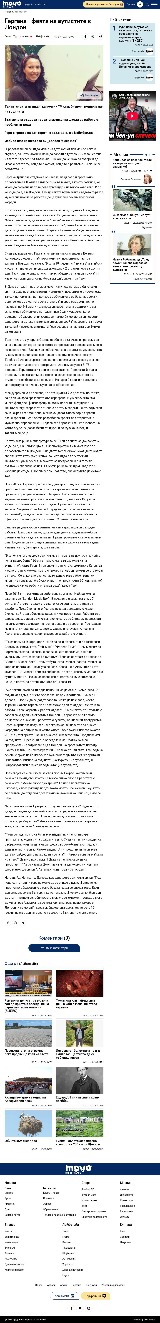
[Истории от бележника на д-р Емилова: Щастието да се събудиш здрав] (79, 1033)
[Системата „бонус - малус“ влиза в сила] (132, 200)
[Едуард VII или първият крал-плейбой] (79, 1080)
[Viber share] (93, 36)
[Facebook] (71, 1308)
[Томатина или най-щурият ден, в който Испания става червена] (79, 983)
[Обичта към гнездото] (28, 1123)
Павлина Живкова (142, 279)
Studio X (151, 1319)
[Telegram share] (100, 36)
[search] (147, 4)
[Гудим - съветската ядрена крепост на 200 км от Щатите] (79, 1123)
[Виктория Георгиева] (147, 179)
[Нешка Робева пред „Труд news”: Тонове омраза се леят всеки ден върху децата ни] (132, 244)
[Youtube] (80, 1308)
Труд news (139, 77)
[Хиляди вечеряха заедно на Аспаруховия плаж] (28, 1080)
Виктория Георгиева (131, 179)
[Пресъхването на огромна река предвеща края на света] (28, 1033)
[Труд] (78, 1169)
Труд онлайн (21, 36)
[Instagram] (88, 1308)
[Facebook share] (85, 36)
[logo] (11, 4)
